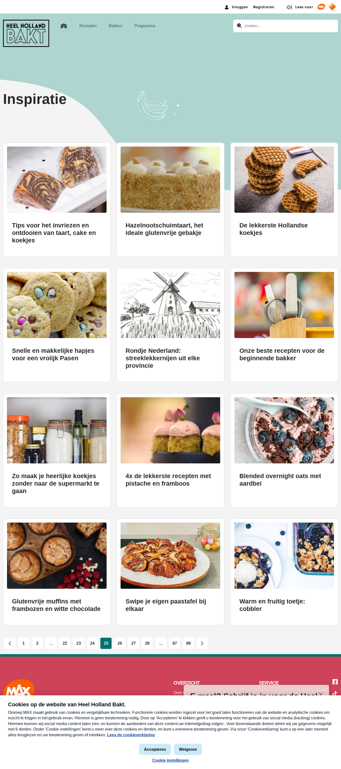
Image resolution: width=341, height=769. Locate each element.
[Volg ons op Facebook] (335, 682)
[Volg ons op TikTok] (335, 694)
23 (78, 643)
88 (188, 643)
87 (174, 643)
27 (133, 643)
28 (147, 643)
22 (65, 643)
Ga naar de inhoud (170, 4)
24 (92, 643)
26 (120, 643)
